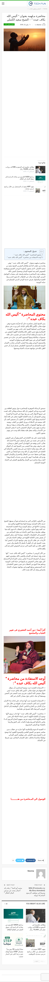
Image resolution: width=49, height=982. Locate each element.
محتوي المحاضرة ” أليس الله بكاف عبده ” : (26, 255)
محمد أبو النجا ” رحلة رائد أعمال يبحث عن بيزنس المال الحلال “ (13, 890)
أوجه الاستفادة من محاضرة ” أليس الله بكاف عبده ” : (23, 257)
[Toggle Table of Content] (40, 252)
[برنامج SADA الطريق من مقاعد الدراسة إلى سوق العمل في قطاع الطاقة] (40, 179)
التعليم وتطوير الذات (9, 24)
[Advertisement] (24, 78)
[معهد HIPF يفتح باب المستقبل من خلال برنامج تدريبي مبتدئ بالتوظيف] (40, 189)
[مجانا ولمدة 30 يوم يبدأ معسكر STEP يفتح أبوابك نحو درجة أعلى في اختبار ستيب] (13, 940)
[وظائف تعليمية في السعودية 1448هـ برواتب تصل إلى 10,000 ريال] (40, 169)
